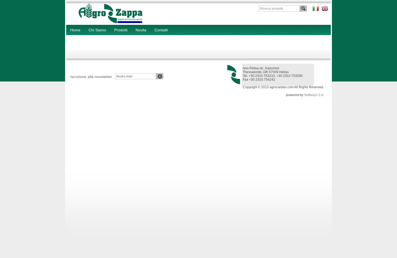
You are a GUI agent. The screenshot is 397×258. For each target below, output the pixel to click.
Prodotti (120, 30)
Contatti (161, 30)
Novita (141, 30)
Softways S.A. (314, 95)
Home (75, 30)
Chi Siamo (97, 30)
